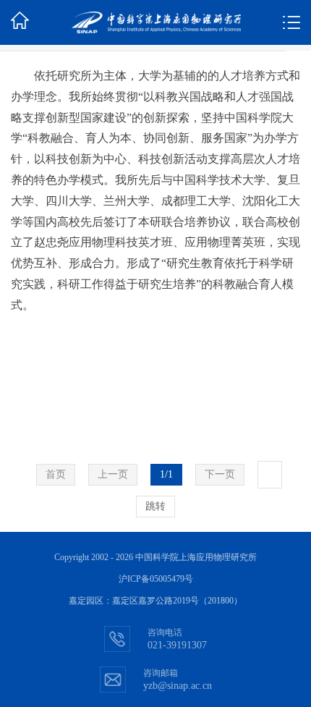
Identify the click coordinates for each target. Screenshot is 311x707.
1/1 (166, 474)
